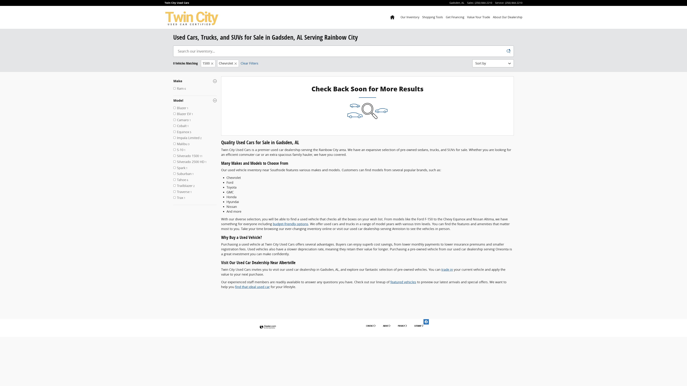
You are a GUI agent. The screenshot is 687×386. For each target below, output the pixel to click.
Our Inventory (410, 17)
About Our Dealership (507, 17)
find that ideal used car (252, 287)
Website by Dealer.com (268, 327)
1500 (206, 63)
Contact (370, 325)
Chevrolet (226, 63)
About (386, 325)
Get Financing (455, 17)
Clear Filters (249, 63)
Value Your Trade (478, 17)
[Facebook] (426, 322)
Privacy (401, 325)
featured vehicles (403, 282)
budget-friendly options (290, 224)
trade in (447, 269)
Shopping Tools (432, 17)
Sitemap (418, 325)
